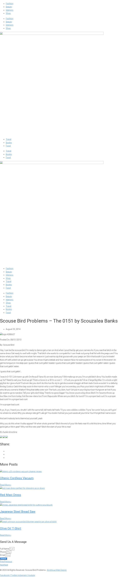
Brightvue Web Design (57, 570)
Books (9, 142)
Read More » (5, 485)
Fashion (9, 3)
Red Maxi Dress (10, 495)
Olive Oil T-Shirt (10, 528)
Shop (8, 13)
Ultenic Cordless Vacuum (17, 478)
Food (8, 146)
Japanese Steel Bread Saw (17, 511)
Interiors (9, 10)
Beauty (9, 7)
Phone (3, 552)
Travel (8, 139)
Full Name (4, 549)
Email (2, 555)
